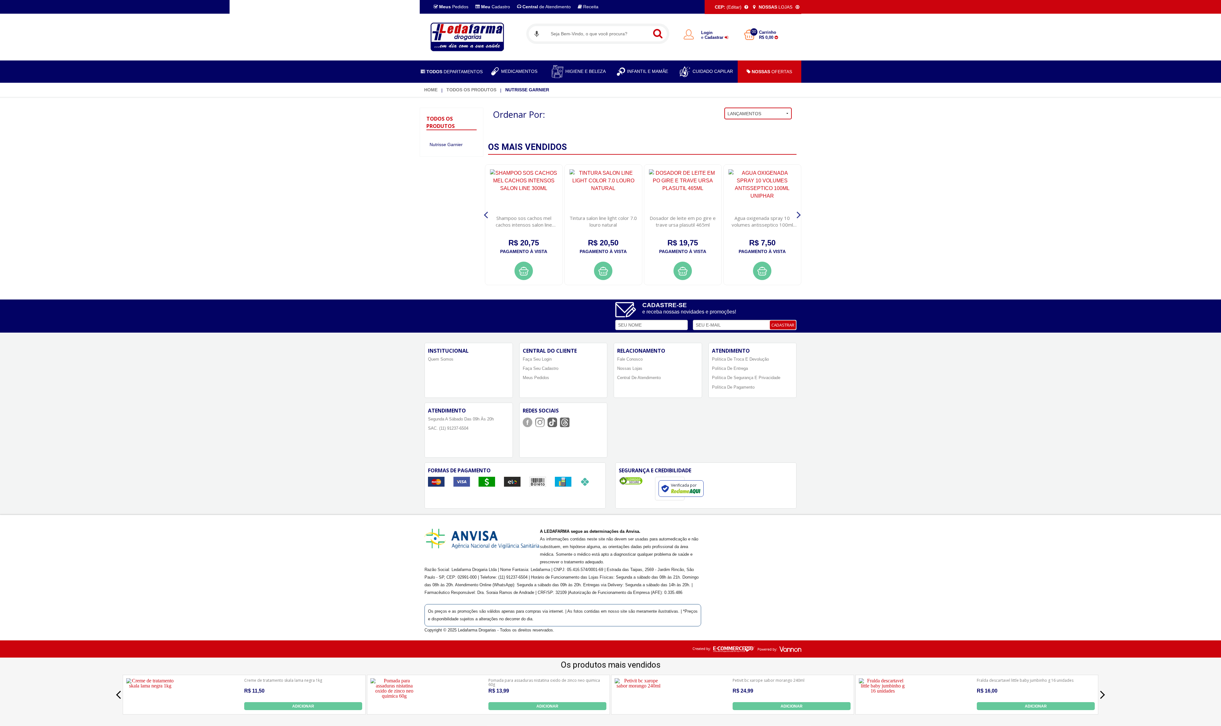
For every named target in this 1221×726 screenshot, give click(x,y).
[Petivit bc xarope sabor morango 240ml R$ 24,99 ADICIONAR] (638, 708)
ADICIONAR (303, 706)
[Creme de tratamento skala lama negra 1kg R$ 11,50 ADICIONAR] (150, 708)
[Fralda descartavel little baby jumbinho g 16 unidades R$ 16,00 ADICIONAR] (883, 708)
